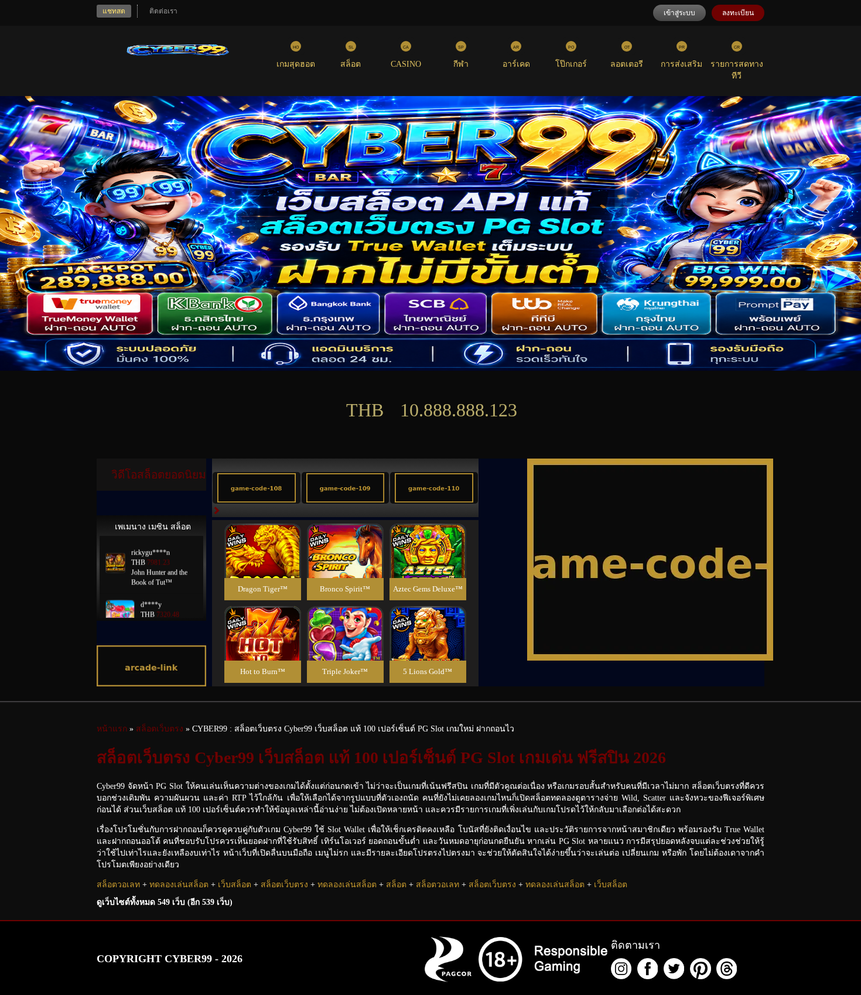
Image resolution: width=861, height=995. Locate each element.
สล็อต (396, 884)
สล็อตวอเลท (118, 884)
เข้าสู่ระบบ (679, 13)
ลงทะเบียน (738, 13)
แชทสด (113, 11)
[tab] (256, 488)
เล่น (262, 563)
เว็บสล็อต (234, 884)
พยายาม (262, 536)
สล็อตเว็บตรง (284, 884)
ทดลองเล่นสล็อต (179, 884)
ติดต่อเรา (163, 11)
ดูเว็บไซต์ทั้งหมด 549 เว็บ (165, 902)
